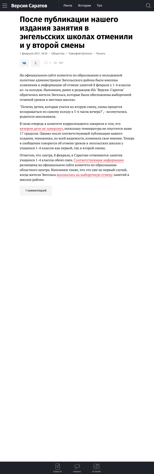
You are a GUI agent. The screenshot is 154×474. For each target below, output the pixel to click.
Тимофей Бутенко (80, 53)
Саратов (29, 6)
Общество (58, 53)
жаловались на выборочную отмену (85, 174)
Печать (100, 53)
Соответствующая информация (99, 160)
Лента (67, 6)
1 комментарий (36, 190)
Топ (99, 6)
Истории (84, 6)
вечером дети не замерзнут (41, 128)
